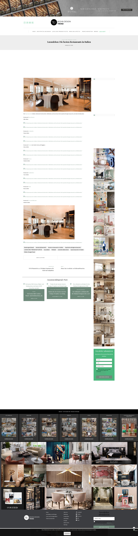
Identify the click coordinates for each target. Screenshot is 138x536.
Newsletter (66, 518)
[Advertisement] (69, 65)
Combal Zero (31, 172)
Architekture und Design (51, 514)
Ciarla (29, 186)
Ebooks (96, 31)
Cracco (29, 158)
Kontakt (65, 520)
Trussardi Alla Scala (32, 200)
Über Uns (66, 512)
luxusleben (47, 249)
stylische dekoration (63, 249)
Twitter (78, 514)
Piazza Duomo (31, 117)
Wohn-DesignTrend (29, 252)
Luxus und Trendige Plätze (51, 516)
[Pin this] (71, 257)
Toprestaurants (28, 113)
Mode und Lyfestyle (50, 518)
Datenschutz (66, 522)
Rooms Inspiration (87, 31)
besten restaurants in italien (55, 247)
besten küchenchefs (41, 247)
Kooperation (66, 516)
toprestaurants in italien (77, 249)
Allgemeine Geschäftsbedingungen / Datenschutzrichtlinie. (101, 372)
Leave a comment (40, 257)
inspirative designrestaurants (73, 247)
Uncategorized (81, 289)
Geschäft (102, 31)
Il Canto (30, 145)
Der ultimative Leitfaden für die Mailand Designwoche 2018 (81, 293)
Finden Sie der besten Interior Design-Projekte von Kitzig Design (57, 293)
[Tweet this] (68, 257)
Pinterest (79, 516)
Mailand (54, 249)
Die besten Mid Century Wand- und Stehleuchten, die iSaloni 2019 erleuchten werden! (33, 295)
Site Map (65, 524)
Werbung (66, 514)
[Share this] (66, 257)
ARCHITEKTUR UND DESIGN (44, 31)
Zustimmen (67, 533)
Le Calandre (30, 131)
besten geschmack (29, 247)
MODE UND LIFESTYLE (74, 31)
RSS (78, 518)
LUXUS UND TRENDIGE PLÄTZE (60, 31)
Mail (78, 520)
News (34, 31)
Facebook (79, 512)
